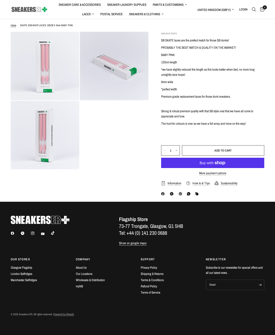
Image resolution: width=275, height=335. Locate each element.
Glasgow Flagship (21, 267)
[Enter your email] (260, 285)
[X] (172, 193)
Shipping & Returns (152, 273)
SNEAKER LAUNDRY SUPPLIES (126, 4)
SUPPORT (148, 259)
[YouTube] (45, 234)
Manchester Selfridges (24, 280)
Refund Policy (149, 286)
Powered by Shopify (63, 314)
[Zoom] (70, 41)
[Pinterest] (181, 193)
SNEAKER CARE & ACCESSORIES (80, 4)
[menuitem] (79, 4)
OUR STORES (20, 259)
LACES (86, 14)
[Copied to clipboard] (197, 193)
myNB (79, 286)
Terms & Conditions (152, 280)
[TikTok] (56, 233)
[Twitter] (25, 233)
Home (13, 25)
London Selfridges (21, 273)
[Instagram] (35, 233)
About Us (81, 267)
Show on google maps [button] (133, 243)
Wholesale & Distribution (90, 280)
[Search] (254, 9)
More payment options (212, 173)
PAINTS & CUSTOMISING (168, 4)
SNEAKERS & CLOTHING (144, 14)
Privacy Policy (149, 267)
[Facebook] (163, 193)
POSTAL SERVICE (111, 14)
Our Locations (84, 273)
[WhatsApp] (189, 193)
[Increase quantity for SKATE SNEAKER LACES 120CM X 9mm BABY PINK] (176, 150)
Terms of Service (150, 292)
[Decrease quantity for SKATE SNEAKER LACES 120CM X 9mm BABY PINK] (164, 150)
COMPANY (83, 259)
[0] (261, 9)
